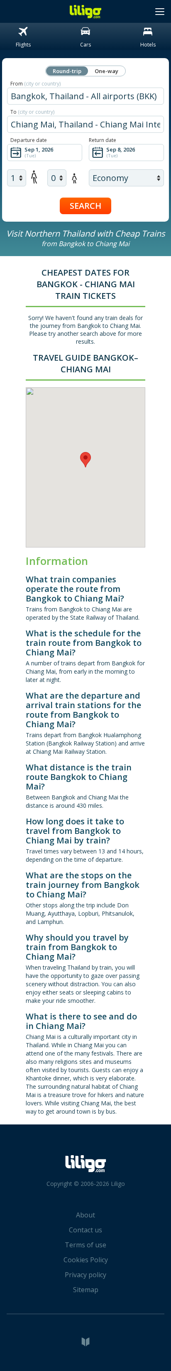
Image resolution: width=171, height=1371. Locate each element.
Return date (102, 140)
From (35, 83)
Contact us (85, 1229)
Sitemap (85, 1289)
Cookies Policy (86, 1259)
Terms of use (85, 1244)
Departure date (28, 140)
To (32, 111)
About (85, 1214)
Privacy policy (85, 1274)
